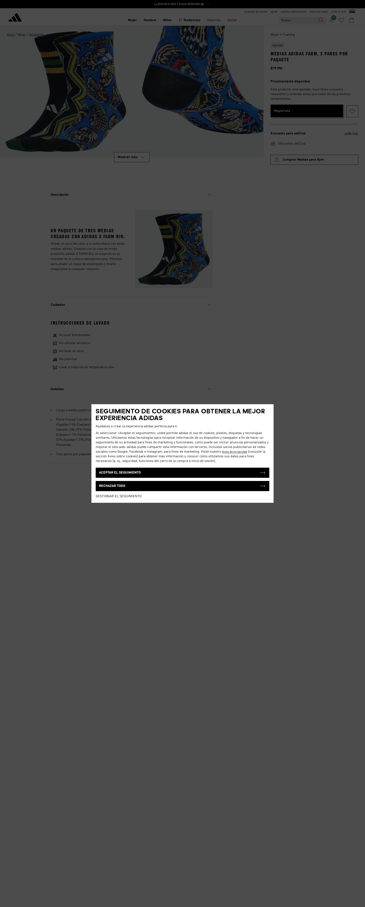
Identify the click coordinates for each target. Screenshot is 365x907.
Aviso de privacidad (234, 451)
